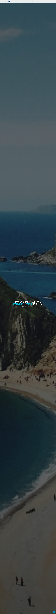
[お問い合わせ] (54, 612)
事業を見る (28, 310)
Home (32, 1)
